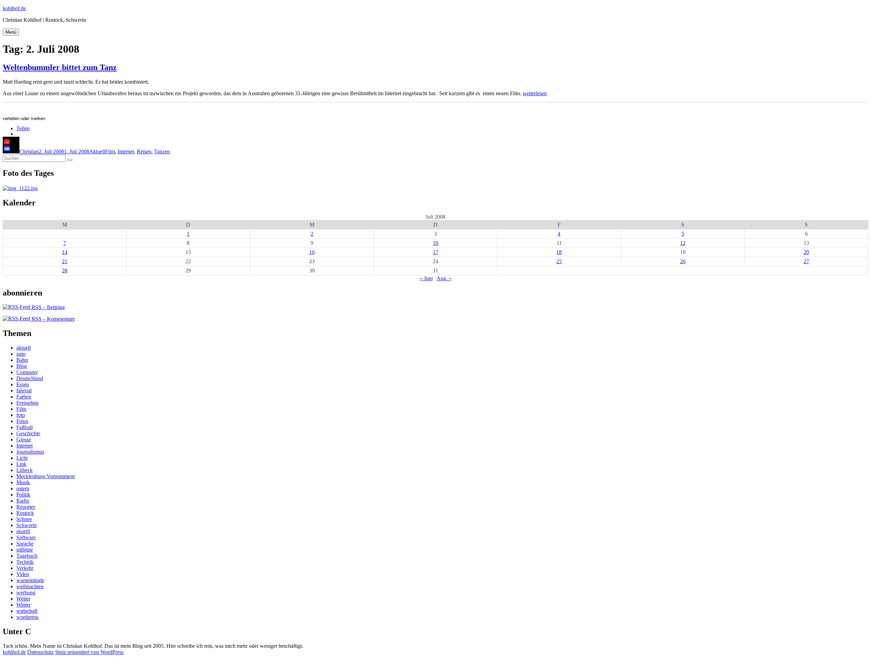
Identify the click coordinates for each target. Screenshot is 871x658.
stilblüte (24, 550)
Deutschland (29, 378)
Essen (22, 384)
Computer (27, 372)
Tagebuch (26, 556)
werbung (25, 592)
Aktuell (97, 151)
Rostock (25, 513)
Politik (23, 494)
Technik (25, 562)
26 (683, 261)
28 (64, 270)
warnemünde (30, 580)
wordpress (27, 617)
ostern (22, 488)
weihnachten (30, 586)
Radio (22, 501)
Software (26, 537)
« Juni (426, 278)
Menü (10, 32)
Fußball (24, 427)
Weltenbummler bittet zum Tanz (60, 67)
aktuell (23, 348)
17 (435, 252)
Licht (22, 458)
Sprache (25, 543)
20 (806, 252)
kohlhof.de (14, 8)
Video (22, 574)
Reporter (25, 507)
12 (683, 243)
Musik (23, 482)
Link (21, 464)
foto (20, 415)
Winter (23, 605)
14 (64, 252)
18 (559, 252)
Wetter (23, 599)
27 (806, 261)
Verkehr (24, 568)
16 (312, 252)
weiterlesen (535, 93)
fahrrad (24, 390)
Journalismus (30, 452)
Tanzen (162, 151)
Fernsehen (27, 403)
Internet (126, 151)
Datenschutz (40, 652)
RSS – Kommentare (52, 319)
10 (435, 243)
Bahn (22, 360)
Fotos (22, 421)
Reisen (144, 151)
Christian (29, 151)
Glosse (23, 439)
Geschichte (28, 433)
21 (64, 261)
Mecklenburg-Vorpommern (45, 476)
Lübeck (24, 470)
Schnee (24, 519)
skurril (23, 531)
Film (110, 151)
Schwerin (26, 525)
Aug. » (444, 278)
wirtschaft (26, 611)
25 (559, 261)
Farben (23, 397)
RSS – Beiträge (47, 307)
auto (21, 354)
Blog (21, 366)
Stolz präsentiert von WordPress (89, 652)
